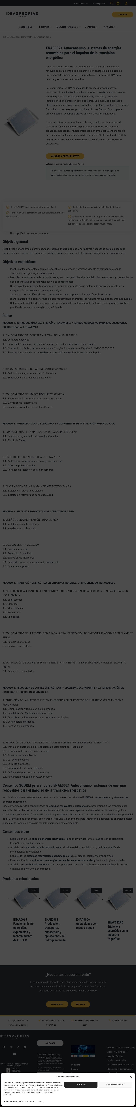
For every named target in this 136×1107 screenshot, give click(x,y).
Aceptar (81, 1084)
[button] (130, 1077)
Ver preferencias (115, 1084)
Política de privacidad (26, 1102)
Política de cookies (10, 1102)
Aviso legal (39, 1102)
